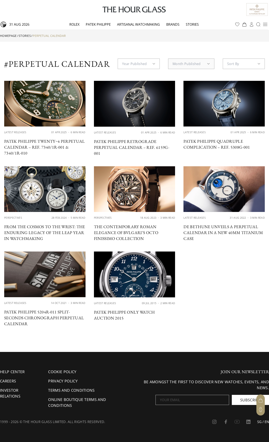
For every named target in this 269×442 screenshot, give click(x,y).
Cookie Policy (62, 371)
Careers (8, 380)
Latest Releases (15, 132)
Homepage (8, 36)
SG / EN (263, 421)
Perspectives (13, 218)
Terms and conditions (71, 390)
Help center (12, 371)
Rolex (74, 24)
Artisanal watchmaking (138, 24)
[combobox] (139, 64)
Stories (192, 24)
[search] (258, 24)
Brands (172, 24)
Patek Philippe (98, 24)
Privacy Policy (62, 380)
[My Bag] (260, 400)
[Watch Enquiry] (260, 409)
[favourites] (237, 24)
